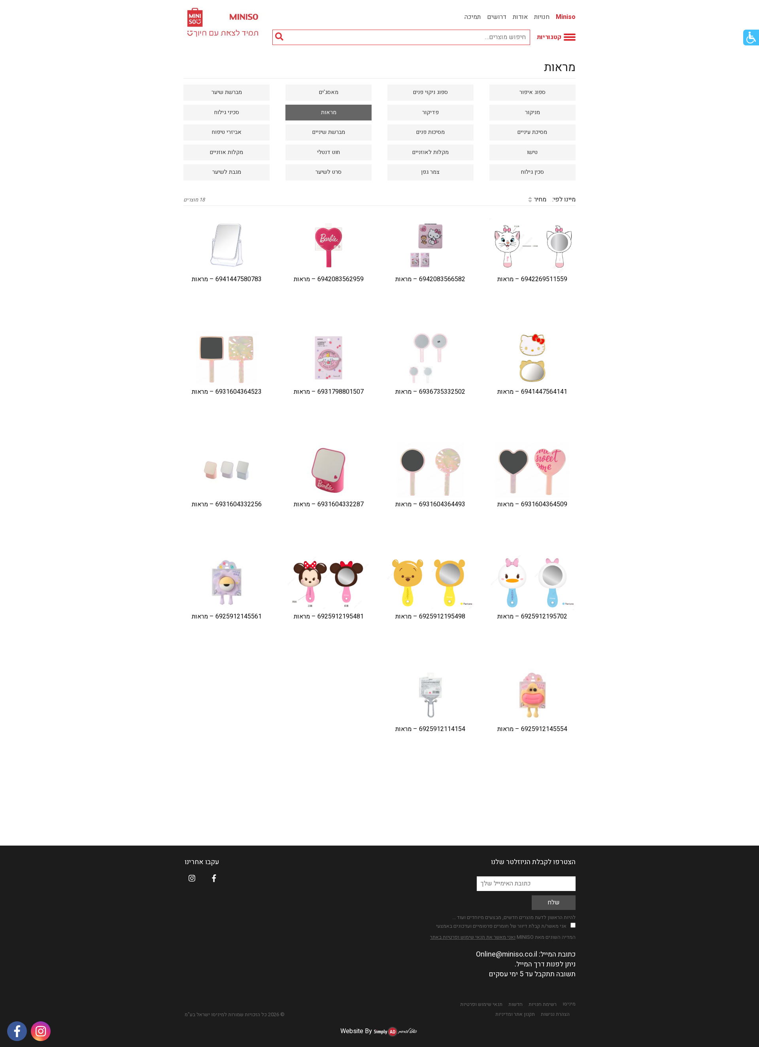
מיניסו (569, 1004)
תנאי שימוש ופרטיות (481, 1004)
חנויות (541, 17)
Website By (356, 1031)
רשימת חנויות (543, 1004)
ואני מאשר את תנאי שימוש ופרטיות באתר (472, 937)
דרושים (496, 17)
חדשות (515, 1004)
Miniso (566, 17)
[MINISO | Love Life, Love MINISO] (223, 22)
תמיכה (472, 17)
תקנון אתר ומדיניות (515, 1014)
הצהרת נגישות (555, 1014)
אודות (520, 17)
